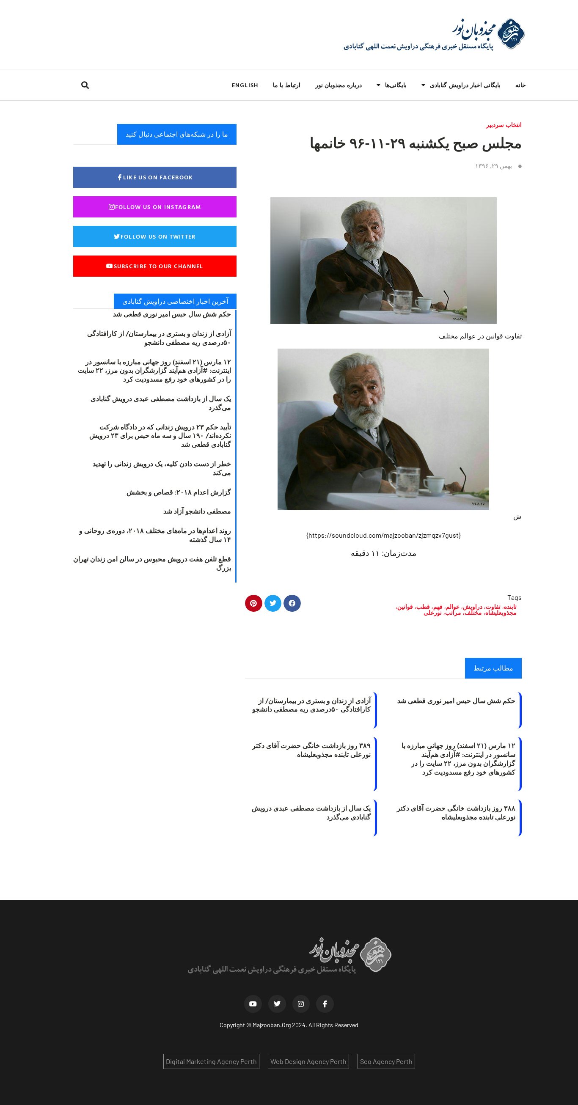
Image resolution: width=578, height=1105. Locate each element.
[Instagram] (301, 1004)
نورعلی (433, 612)
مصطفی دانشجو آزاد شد (197, 511)
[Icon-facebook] (325, 1004)
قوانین (405, 606)
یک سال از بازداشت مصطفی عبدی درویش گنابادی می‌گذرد (311, 812)
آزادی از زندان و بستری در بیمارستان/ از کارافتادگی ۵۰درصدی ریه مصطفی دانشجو (311, 705)
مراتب (453, 612)
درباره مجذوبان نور (338, 84)
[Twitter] (277, 1004)
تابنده (510, 606)
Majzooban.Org (272, 1024)
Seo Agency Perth (386, 1061)
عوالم (453, 606)
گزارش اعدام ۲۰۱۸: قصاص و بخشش (179, 492)
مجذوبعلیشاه (501, 612)
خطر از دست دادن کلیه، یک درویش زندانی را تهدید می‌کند (162, 468)
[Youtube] (253, 1004)
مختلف (473, 612)
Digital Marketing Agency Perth (211, 1061)
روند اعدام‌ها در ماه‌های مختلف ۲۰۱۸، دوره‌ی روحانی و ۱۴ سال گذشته (155, 534)
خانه (520, 84)
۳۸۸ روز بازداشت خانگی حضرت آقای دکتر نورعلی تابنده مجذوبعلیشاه (456, 812)
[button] (85, 85)
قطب (423, 606)
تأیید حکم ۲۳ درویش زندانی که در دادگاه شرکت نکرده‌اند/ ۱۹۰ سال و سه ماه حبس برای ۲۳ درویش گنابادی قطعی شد (160, 436)
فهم (438, 606)
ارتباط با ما (286, 84)
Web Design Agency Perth (308, 1061)
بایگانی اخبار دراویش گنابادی (465, 84)
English (245, 84)
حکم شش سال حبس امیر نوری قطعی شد (456, 700)
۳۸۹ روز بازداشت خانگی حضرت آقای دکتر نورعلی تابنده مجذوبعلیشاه (311, 749)
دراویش (472, 606)
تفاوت (493, 606)
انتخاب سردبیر (504, 124)
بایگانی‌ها (396, 84)
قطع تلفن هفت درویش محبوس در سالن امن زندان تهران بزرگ (152, 563)
